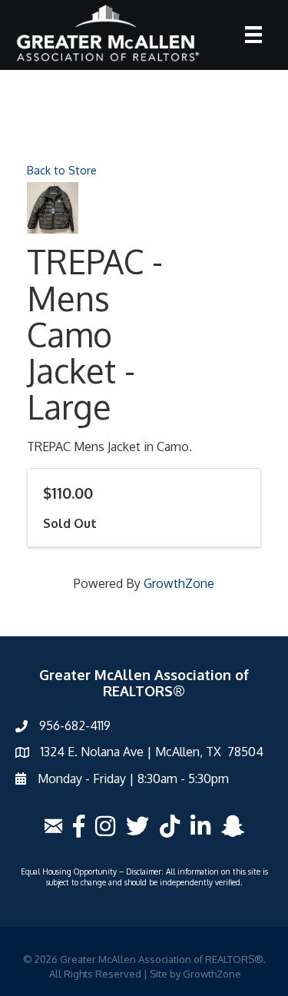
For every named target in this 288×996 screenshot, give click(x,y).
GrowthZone (179, 583)
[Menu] (253, 34)
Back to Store (62, 170)
